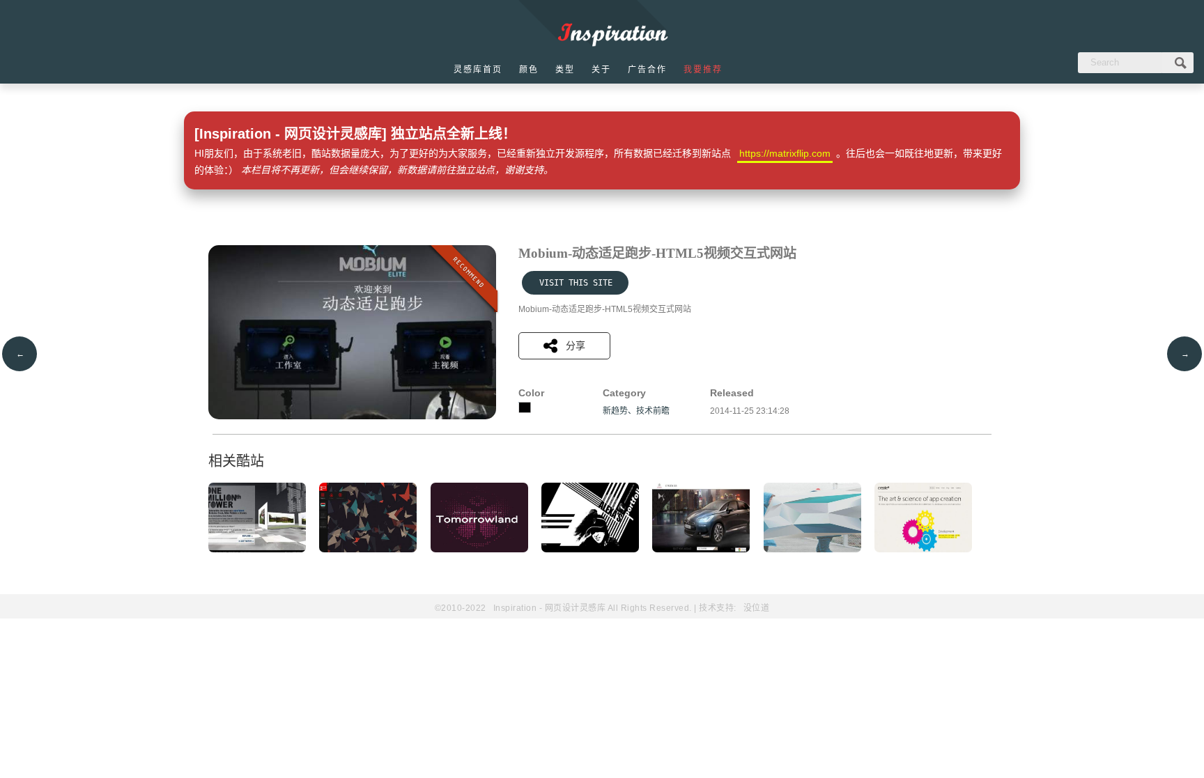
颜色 (529, 70)
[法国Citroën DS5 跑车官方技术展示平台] (701, 549)
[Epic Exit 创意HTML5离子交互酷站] (479, 549)
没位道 (756, 608)
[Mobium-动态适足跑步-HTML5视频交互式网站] (352, 416)
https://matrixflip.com (785, 153)
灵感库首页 (478, 70)
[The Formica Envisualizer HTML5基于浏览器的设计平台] (368, 549)
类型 (565, 70)
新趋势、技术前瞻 (636, 411)
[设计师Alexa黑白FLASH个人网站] (590, 549)
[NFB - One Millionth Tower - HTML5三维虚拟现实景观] (257, 549)
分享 (575, 345)
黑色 (524, 407)
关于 (601, 70)
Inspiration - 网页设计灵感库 (549, 608)
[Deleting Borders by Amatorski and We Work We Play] (812, 549)
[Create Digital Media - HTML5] (923, 549)
